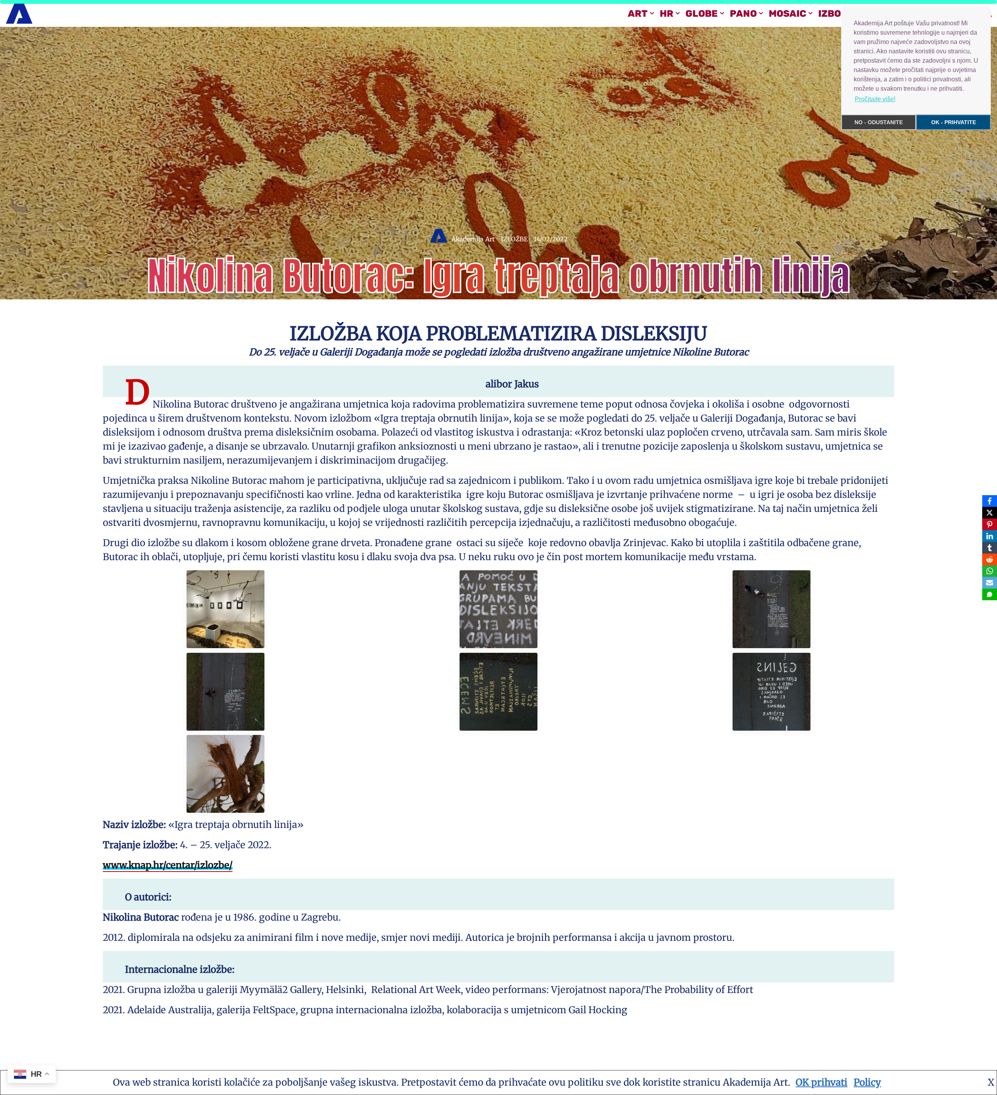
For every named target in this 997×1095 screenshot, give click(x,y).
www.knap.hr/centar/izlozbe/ (168, 865)
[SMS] (989, 594)
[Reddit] (989, 559)
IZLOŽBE (514, 239)
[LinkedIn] (989, 536)
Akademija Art (473, 239)
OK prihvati (821, 1082)
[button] (652, 13)
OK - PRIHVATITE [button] (953, 122)
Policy (867, 1082)
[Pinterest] (989, 524)
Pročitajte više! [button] (875, 99)
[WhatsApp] (989, 571)
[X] (989, 512)
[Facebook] (989, 501)
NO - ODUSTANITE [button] (878, 122)
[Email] (989, 583)
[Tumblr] (989, 548)
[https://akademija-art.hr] (19, 13)
